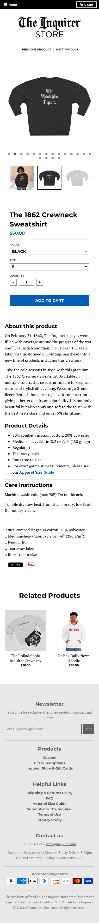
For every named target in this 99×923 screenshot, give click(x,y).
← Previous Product (35, 49)
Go (89, 729)
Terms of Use (49, 814)
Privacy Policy (49, 820)
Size (13, 260)
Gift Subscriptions (49, 763)
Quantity (17, 275)
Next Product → (69, 49)
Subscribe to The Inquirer (49, 809)
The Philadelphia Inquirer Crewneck (25, 658)
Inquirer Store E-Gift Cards (49, 768)
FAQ (49, 798)
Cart (88, 4)
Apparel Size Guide (50, 803)
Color (14, 245)
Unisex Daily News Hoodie (74, 658)
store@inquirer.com (61, 844)
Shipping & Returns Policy (49, 793)
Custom (49, 757)
